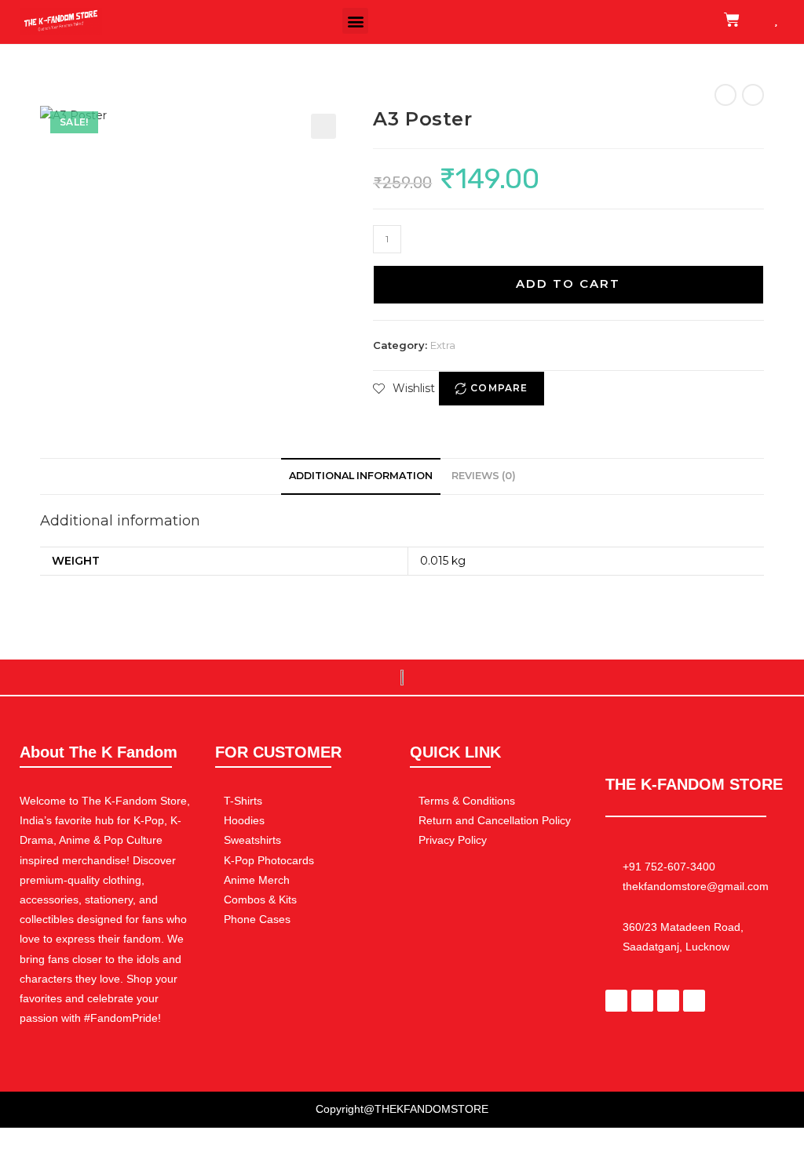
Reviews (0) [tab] (483, 476)
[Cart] (732, 19)
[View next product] (753, 95)
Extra (442, 345)
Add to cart (568, 283)
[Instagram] (668, 1001)
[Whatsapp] (642, 1001)
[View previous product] (725, 95)
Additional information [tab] (361, 476)
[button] (355, 21)
